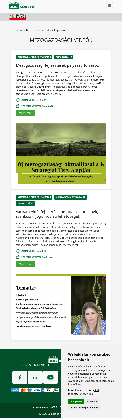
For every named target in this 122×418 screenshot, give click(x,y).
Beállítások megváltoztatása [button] (85, 407)
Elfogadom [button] (76, 401)
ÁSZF (54, 407)
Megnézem (25, 113)
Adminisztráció (64, 57)
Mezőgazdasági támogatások (70, 197)
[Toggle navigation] (109, 5)
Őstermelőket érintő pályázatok (34, 57)
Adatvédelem (40, 407)
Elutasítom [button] (92, 401)
